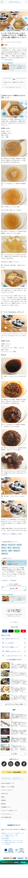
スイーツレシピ (12, 544)
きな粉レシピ (16, 550)
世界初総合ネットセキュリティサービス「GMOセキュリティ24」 (13, 833)
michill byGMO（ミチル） (6, 10)
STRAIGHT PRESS (23, 718)
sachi (26, 676)
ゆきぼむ (6, 44)
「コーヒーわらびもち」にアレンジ (12, 87)
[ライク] (26, 1)
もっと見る (14, 753)
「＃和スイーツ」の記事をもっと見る (11, 533)
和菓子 (10, 550)
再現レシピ (5, 544)
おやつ (10, 547)
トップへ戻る (13, 622)
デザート (4, 547)
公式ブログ (5, 580)
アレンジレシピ (17, 547)
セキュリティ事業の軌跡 (5, 844)
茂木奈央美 (25, 684)
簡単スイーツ (5, 553)
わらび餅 (19, 544)
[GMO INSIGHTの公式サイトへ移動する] (14, 824)
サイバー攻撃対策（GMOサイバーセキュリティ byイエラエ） (12, 840)
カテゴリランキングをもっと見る (14, 704)
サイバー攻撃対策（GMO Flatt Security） (8, 842)
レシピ (14, 10)
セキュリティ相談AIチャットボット (7, 836)
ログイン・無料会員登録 (14, 772)
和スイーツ (5, 550)
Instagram (13, 580)
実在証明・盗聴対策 (5, 838)
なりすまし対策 (19, 842)
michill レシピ (24, 692)
